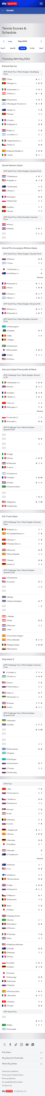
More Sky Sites (9, 1063)
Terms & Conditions (10, 1071)
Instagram (21, 1044)
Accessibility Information (12, 1082)
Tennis (10, 10)
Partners (6, 1052)
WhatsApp (32, 1044)
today (10, 41)
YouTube (27, 1044)
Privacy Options (9, 1078)
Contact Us (7, 1085)
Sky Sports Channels (12, 1058)
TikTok (15, 1044)
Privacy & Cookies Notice (12, 1075)
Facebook (10, 1044)
